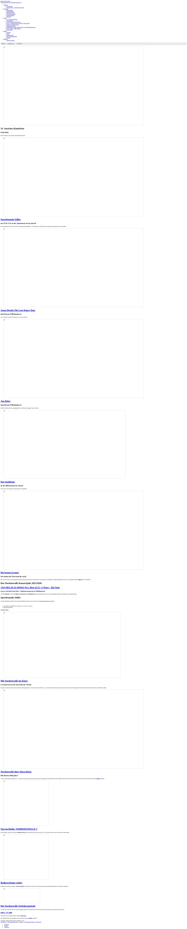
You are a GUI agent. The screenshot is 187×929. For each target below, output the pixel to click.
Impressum (38, 922)
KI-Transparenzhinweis (29, 922)
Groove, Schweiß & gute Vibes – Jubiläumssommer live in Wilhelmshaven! (23, 591)
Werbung (21, 922)
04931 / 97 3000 (6, 913)
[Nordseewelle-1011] (11, 2)
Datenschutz (3, 922)
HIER (79, 579)
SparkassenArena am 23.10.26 (47, 601)
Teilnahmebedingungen (12, 922)
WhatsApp (23, 915)
